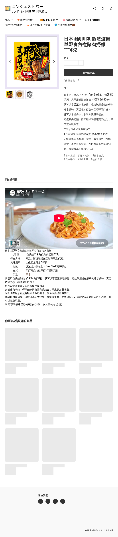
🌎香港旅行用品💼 (64, 24)
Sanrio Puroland (92, 20)
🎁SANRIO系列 (47, 20)
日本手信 (70, 159)
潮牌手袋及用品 (13, 24)
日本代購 (84, 155)
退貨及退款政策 (95, 530)
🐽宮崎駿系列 (70, 20)
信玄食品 (97, 159)
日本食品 (99, 155)
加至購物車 (88, 72)
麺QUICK (84, 159)
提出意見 (109, 530)
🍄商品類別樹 (25, 20)
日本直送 (70, 155)
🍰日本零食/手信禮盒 (38, 24)
